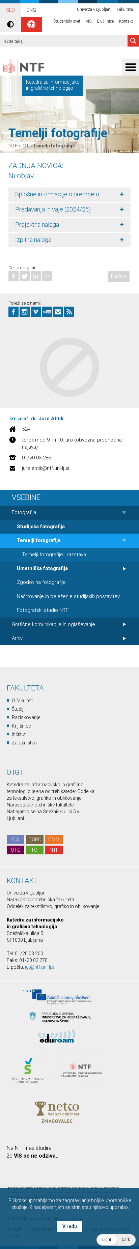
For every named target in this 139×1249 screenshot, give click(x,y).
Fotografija (24, 512)
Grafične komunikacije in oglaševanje (53, 624)
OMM (54, 839)
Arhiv (17, 638)
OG (15, 839)
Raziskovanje (26, 717)
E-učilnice (105, 21)
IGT (25, 145)
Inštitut (19, 734)
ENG (31, 10)
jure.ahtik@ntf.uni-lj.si (45, 468)
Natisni (118, 276)
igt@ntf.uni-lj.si (40, 967)
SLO (10, 10)
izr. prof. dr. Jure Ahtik (36, 419)
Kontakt (126, 21)
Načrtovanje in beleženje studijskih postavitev (68, 596)
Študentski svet (66, 21)
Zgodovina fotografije (41, 582)
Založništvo (24, 742)
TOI (34, 850)
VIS (88, 21)
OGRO (34, 839)
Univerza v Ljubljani (94, 9)
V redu (69, 1226)
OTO (16, 850)
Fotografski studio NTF (42, 610)
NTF (13, 145)
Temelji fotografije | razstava (54, 554)
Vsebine (26, 497)
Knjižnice (21, 726)
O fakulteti (22, 700)
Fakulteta (125, 9)
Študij (17, 709)
